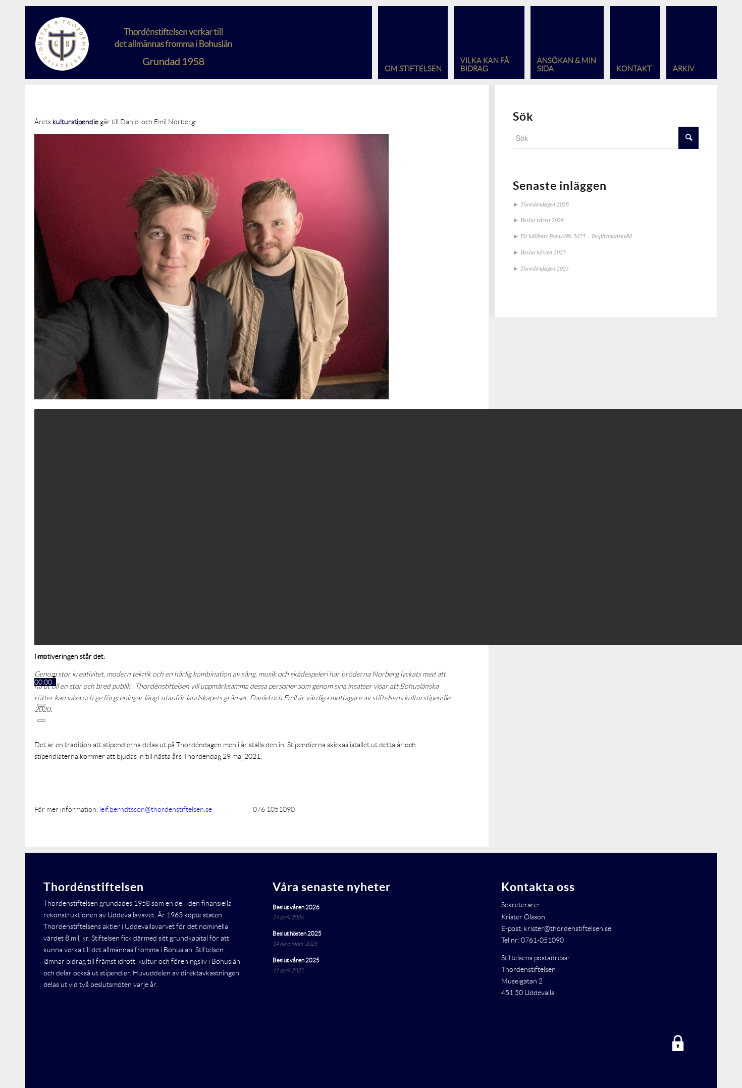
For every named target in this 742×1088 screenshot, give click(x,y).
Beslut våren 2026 (542, 220)
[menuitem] (410, 42)
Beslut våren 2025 (296, 960)
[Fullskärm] (41, 720)
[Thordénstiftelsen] (153, 42)
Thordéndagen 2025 (544, 268)
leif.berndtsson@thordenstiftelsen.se (155, 809)
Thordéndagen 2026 (544, 204)
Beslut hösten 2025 (543, 252)
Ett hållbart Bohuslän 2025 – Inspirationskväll (576, 236)
